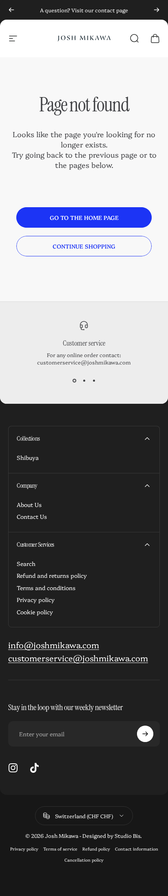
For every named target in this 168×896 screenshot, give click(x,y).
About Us (29, 505)
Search (26, 564)
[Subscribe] (145, 734)
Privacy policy (36, 600)
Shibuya (28, 458)
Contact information (136, 849)
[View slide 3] (94, 380)
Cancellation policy (84, 860)
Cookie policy (35, 612)
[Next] (157, 10)
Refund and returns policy (52, 575)
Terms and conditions (46, 588)
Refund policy (96, 849)
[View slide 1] (74, 380)
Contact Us (32, 516)
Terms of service (60, 849)
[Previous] (11, 10)
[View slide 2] (84, 380)
